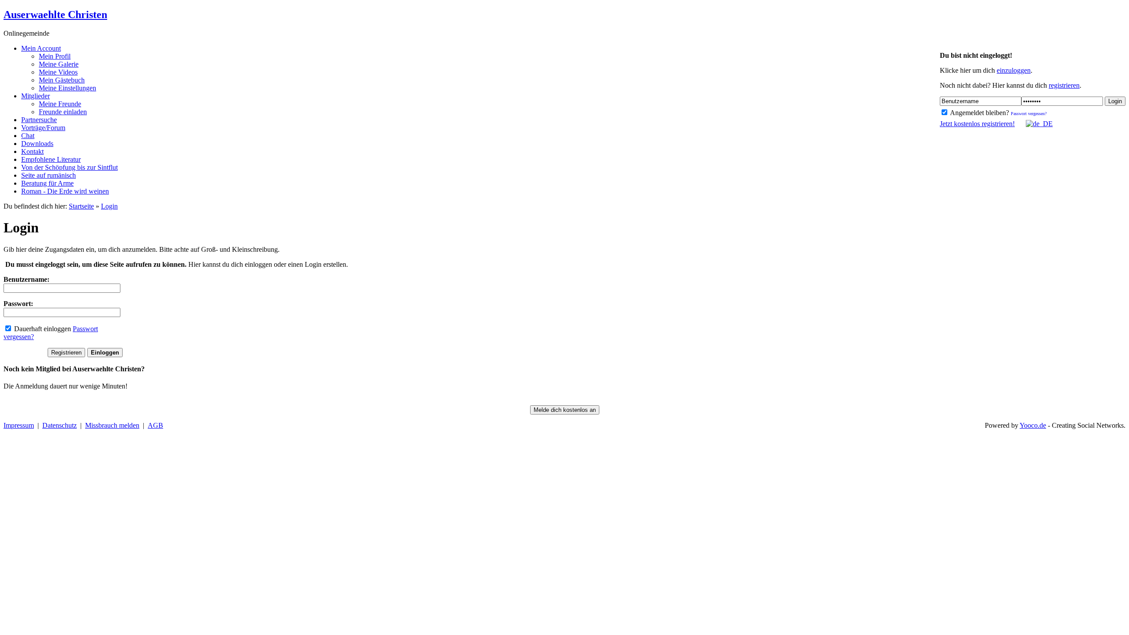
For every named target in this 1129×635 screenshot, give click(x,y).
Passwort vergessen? (1029, 113)
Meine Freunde (60, 104)
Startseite (81, 206)
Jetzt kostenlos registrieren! (977, 123)
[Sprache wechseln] (1035, 123)
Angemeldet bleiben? (979, 112)
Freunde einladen (63, 112)
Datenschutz (59, 425)
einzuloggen (1014, 70)
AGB (155, 425)
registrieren (1064, 85)
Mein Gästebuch (62, 80)
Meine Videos (58, 72)
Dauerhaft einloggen (41, 328)
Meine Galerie (59, 64)
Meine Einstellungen (67, 88)
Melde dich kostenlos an (565, 410)
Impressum (19, 425)
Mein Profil (55, 56)
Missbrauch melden (112, 425)
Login (1115, 101)
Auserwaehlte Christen (55, 14)
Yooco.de (1033, 425)
